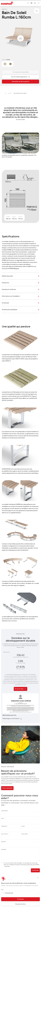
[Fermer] (38, 878)
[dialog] (20, 514)
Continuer (20, 899)
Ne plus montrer (20, 904)
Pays (2, 889)
